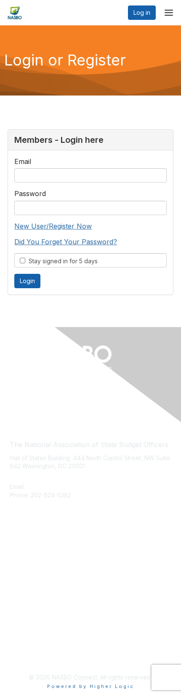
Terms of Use (28, 656)
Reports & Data (30, 588)
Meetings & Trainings (39, 563)
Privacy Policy (29, 643)
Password (30, 193)
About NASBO (29, 550)
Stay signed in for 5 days (61, 261)
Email (22, 161)
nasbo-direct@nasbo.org (62, 486)
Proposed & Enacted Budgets (51, 575)
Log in (141, 12)
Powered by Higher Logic (90, 686)
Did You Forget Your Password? (65, 241)
